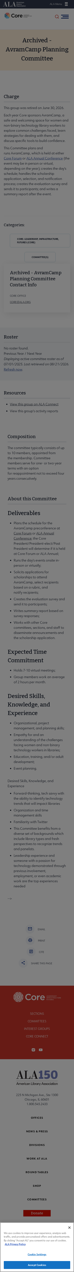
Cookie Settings (37, 1254)
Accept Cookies (37, 1265)
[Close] (69, 1227)
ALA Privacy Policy (15, 1244)
